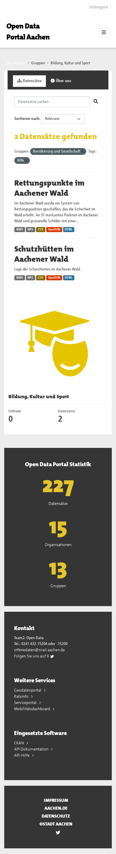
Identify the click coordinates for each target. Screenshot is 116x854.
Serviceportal (25, 702)
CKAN (19, 742)
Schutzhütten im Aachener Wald (44, 254)
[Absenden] (96, 101)
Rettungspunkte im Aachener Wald (49, 188)
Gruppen (38, 63)
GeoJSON (54, 229)
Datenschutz (56, 816)
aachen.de (56, 808)
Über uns (63, 81)
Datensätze (32, 81)
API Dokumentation (31, 749)
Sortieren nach (26, 119)
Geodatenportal (28, 690)
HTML (68, 229)
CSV (40, 229)
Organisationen (58, 544)
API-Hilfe (22, 755)
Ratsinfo (21, 696)
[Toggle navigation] (104, 32)
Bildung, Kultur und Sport (70, 63)
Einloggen (99, 7)
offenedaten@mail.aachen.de (39, 649)
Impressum (56, 800)
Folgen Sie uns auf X (32, 656)
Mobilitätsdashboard (32, 708)
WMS (19, 229)
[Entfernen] (82, 151)
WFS (30, 229)
